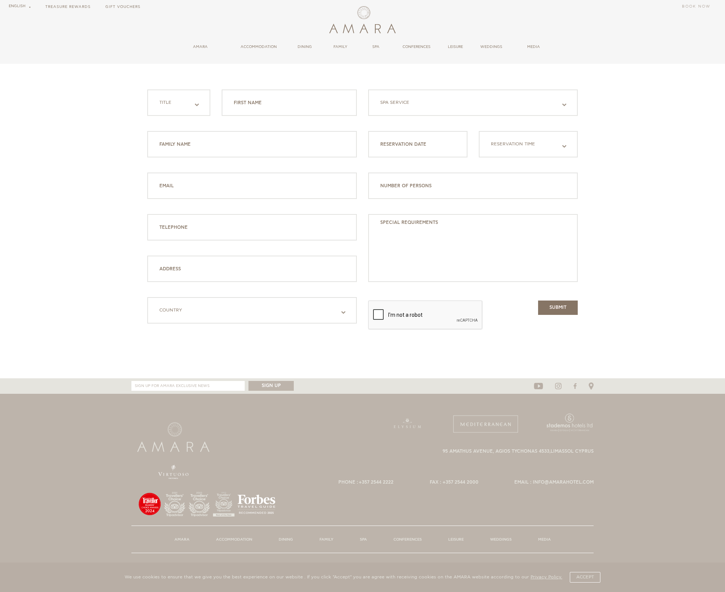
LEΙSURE (455, 47)
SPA (375, 47)
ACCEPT (585, 577)
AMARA (200, 47)
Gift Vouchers (122, 7)
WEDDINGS (491, 47)
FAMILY (340, 47)
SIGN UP (271, 385)
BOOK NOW (696, 7)
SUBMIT (557, 307)
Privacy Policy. (546, 577)
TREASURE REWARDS (68, 7)
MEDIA (533, 47)
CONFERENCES (416, 47)
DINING (305, 47)
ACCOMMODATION (259, 47)
